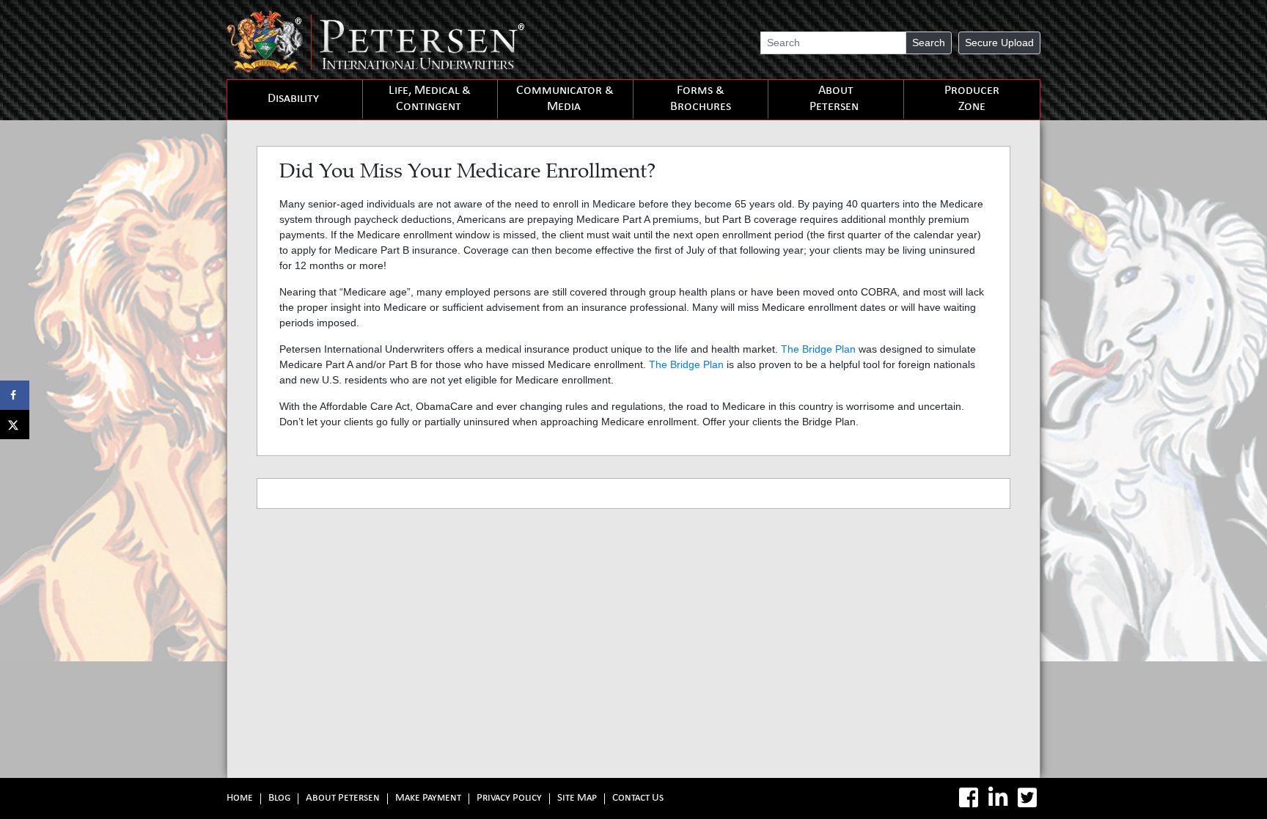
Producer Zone (971, 99)
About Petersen (834, 99)
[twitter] (1027, 798)
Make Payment (428, 799)
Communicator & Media (565, 99)
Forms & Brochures (700, 99)
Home (240, 799)
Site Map (577, 799)
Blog (279, 799)
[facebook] (968, 798)
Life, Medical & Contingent (430, 99)
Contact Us (638, 799)
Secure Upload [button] (999, 42)
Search (928, 42)
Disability (293, 99)
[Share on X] (14, 424)
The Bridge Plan (818, 349)
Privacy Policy (509, 799)
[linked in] (997, 798)
